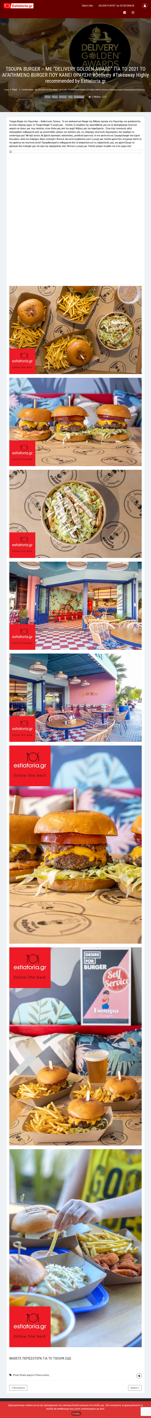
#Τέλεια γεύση (41, 1375)
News (54, 97)
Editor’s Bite (87, 5)
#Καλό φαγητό (26, 1375)
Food (14, 89)
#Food (16, 1375)
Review (63, 97)
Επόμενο (134, 1388)
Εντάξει (76, 1413)
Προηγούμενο (19, 1388)
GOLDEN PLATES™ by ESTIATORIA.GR (116, 5)
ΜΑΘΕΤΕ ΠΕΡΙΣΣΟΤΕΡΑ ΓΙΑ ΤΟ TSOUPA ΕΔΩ (40, 1358)
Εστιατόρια (79, 97)
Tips (70, 97)
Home (6, 90)
